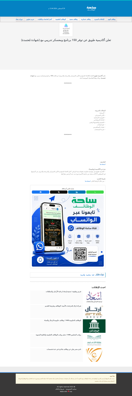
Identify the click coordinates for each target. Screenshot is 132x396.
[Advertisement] (66, 56)
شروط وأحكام (60, 389)
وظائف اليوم (111, 19)
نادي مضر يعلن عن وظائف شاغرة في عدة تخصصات (64, 349)
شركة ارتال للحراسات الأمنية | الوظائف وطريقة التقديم (63, 306)
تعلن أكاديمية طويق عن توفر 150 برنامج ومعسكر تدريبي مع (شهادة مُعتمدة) (66, 40)
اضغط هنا (103, 164)
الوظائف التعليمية (60, 19)
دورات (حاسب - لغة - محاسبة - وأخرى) (92, 275)
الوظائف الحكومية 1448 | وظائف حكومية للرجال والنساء (62, 320)
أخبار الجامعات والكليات (45, 19)
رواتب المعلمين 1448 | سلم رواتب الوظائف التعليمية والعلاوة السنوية (58, 335)
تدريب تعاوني (30, 19)
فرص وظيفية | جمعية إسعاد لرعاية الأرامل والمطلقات (63, 291)
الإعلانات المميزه (99, 19)
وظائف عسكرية (86, 19)
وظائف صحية (73, 19)
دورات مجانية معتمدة (16, 19)
